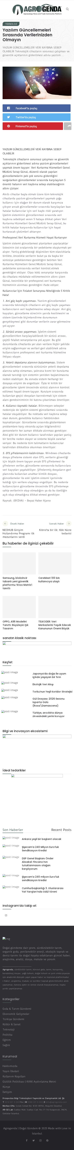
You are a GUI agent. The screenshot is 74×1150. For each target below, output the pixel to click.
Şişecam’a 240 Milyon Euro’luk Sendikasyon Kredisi (40, 848)
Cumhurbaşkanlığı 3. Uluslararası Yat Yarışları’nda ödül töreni (43, 889)
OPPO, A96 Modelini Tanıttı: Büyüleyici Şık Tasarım (15, 625)
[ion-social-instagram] (6, 915)
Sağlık (6, 1045)
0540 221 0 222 (34, 1102)
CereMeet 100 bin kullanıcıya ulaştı (49, 579)
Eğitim (7, 1040)
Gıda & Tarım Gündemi (17, 1008)
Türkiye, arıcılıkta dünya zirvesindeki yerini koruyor (49, 714)
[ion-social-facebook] (26, 1140)
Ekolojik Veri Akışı (43, 684)
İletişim (7, 1092)
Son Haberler (13, 830)
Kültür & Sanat (11, 1024)
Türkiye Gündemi (13, 1019)
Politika (7, 1034)
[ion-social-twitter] (33, 1140)
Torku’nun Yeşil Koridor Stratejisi (52, 691)
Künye (6, 1086)
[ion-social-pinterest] (47, 1140)
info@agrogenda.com (56, 1102)
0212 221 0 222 (12, 1102)
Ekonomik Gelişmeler (16, 1014)
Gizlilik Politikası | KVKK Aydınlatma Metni (29, 1081)
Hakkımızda (10, 1066)
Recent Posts (61, 830)
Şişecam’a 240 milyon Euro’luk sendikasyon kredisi (40, 878)
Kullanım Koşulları (14, 1076)
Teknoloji (11, 24)
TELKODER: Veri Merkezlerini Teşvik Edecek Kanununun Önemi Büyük (54, 625)
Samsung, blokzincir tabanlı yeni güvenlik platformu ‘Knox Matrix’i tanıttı (17, 583)
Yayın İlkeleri (11, 1071)
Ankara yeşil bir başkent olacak (41, 839)
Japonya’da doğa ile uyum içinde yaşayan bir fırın (49, 675)
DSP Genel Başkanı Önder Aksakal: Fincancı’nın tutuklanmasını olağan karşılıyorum (38, 864)
